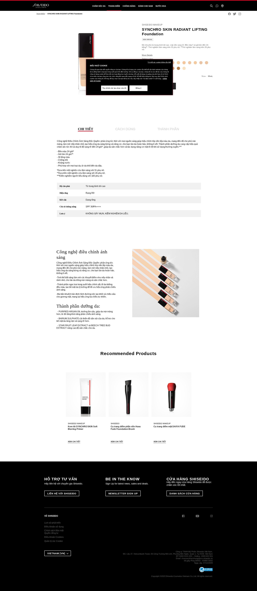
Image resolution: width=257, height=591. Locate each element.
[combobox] (57, 553)
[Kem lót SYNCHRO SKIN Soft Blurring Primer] (86, 394)
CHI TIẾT (85, 129)
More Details (147, 55)
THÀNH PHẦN (168, 129)
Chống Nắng (129, 6)
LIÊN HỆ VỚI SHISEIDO (61, 493)
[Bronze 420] (178, 68)
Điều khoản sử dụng (53, 526)
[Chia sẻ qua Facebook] (229, 14)
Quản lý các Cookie (53, 541)
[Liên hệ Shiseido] (217, 6)
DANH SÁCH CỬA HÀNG (184, 493)
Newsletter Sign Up (123, 493)
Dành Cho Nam (145, 6)
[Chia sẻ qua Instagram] (239, 14)
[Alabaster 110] (184, 68)
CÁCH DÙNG (125, 129)
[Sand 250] (195, 62)
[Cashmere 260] (201, 62)
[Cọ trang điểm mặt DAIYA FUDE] (171, 394)
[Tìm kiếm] (211, 6)
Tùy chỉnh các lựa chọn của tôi (114, 88)
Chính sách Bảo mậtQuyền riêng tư (53, 531)
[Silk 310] (206, 62)
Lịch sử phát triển (52, 523)
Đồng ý (138, 88)
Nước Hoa (161, 6)
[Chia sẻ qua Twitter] (234, 14)
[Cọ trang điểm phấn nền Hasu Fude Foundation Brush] (128, 394)
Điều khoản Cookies (53, 537)
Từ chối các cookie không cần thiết (159, 62)
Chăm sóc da (98, 6)
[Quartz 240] (189, 62)
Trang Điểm (114, 6)
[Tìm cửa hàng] (222, 6)
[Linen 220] (178, 62)
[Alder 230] (184, 62)
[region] (129, 77)
